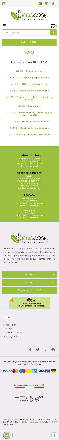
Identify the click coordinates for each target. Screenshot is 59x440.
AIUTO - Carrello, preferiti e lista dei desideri (29, 98)
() (49, 3)
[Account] (54, 3)
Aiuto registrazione (12, 336)
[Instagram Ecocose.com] (45, 350)
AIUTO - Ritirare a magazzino (29, 84)
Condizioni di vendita (13, 332)
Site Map (7, 329)
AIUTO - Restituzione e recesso (29, 128)
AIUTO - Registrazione (29, 71)
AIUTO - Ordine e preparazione (29, 77)
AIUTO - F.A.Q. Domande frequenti (29, 134)
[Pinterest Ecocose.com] (53, 350)
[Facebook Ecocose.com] (30, 350)
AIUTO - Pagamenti (29, 106)
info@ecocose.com (29, 422)
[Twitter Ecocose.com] (38, 350)
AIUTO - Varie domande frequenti (29, 121)
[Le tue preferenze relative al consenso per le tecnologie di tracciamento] (54, 435)
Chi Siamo (8, 317)
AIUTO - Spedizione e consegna (29, 90)
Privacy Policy (9, 325)
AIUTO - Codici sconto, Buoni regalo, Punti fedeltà (29, 113)
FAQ (5, 321)
